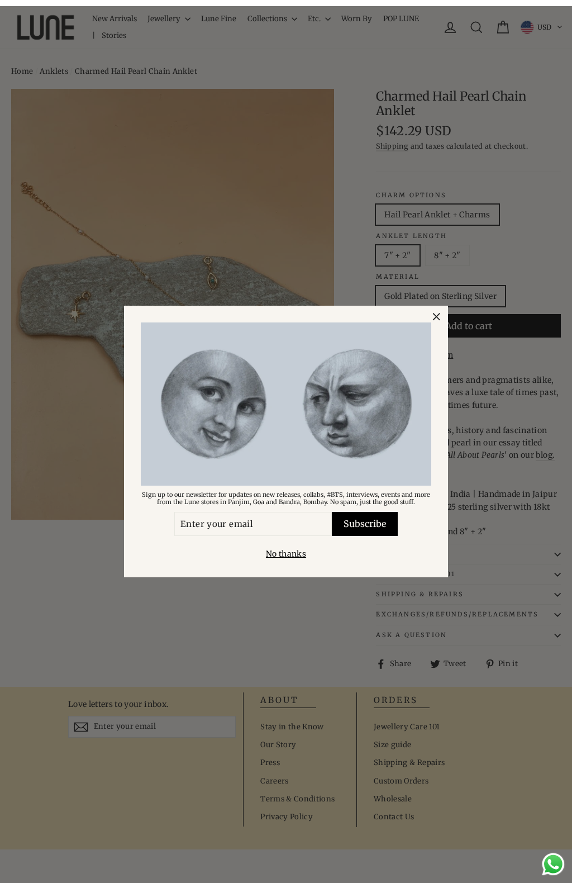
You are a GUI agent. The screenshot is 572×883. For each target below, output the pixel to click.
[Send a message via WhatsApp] (553, 864)
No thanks (286, 554)
